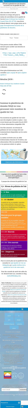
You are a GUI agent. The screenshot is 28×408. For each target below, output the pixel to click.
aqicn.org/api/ (11, 72)
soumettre (23, 390)
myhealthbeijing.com (14, 276)
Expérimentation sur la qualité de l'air (13, 346)
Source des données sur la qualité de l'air (13, 354)
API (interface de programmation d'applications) (13, 361)
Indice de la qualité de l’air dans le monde (17, 294)
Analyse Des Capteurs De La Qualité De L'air (13, 348)
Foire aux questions (13, 352)
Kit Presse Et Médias (13, 337)
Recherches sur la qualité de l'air (13, 341)
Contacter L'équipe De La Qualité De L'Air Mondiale (13, 335)
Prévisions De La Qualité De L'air (13, 357)
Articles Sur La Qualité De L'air (13, 345)
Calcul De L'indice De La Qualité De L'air (13, 356)
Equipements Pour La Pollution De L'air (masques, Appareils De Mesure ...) (13, 359)
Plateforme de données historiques (13, 364)
